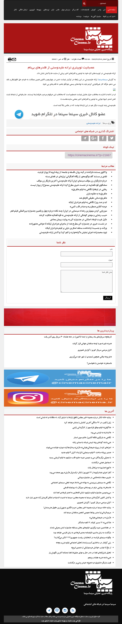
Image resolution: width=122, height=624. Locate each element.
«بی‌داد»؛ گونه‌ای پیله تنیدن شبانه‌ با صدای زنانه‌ (92, 442)
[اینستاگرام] (65, 610)
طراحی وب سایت (74, 620)
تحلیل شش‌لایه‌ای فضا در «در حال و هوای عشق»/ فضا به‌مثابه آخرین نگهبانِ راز (80, 553)
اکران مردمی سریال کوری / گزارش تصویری (95, 350)
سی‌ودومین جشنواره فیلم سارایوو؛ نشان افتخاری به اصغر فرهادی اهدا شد (82, 492)
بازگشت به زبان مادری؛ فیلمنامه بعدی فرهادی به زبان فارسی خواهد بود (82, 532)
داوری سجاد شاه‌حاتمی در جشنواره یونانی (94, 477)
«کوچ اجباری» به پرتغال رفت (99, 467)
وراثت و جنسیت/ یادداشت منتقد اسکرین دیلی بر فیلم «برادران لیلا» (76, 228)
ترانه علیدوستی (93, 123)
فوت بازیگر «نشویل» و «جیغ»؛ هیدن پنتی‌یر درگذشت (89, 563)
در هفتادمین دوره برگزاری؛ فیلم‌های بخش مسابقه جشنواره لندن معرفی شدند (80, 528)
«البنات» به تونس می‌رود (101, 432)
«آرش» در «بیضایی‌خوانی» (100, 517)
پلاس (99, 9)
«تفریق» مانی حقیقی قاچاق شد (93, 198)
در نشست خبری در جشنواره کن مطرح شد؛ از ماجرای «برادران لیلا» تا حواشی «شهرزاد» (68, 224)
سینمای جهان (65, 9)
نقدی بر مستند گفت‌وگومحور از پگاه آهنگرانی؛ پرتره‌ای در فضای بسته (76, 177)
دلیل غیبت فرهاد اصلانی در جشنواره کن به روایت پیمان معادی (78, 220)
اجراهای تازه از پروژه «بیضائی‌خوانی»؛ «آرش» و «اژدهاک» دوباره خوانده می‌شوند (78, 447)
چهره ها (39, 9)
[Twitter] (111, 138)
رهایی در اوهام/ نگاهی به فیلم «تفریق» (89, 189)
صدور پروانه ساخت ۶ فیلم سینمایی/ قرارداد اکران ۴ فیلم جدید (86, 452)
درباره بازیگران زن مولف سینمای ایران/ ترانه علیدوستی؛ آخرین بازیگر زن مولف (72, 181)
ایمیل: (110, 260)
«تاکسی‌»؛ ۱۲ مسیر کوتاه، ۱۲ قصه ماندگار (94, 522)
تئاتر (15, 9)
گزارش (93, 9)
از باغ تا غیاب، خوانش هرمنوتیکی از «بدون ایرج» (91, 547)
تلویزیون (32, 9)
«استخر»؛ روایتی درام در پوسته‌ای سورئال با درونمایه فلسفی (87, 487)
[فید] (73, 610)
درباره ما (86, 16)
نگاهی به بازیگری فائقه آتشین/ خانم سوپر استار (92, 437)
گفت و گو (75, 9)
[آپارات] (57, 610)
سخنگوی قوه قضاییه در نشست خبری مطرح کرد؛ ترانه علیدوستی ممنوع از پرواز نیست (68, 185)
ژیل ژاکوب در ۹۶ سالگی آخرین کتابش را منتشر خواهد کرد (87, 422)
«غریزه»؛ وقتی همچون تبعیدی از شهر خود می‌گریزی (90, 357)
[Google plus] (94, 138)
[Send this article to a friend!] (14, 59)
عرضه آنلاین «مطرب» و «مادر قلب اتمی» (88, 207)
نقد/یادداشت (85, 9)
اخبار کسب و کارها (109, 16)
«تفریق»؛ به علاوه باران (96, 194)
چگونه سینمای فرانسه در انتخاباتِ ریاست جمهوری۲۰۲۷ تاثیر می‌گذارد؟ (82, 537)
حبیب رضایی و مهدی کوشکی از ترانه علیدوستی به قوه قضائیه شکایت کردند (73, 215)
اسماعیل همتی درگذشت (101, 462)
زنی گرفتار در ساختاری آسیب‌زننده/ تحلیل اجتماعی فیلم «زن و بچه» (83, 543)
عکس (57, 9)
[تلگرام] (49, 610)
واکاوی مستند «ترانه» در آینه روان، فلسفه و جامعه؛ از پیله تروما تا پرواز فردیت (72, 172)
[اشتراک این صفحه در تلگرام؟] (85, 138)
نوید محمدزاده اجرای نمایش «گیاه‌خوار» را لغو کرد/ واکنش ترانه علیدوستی (73, 232)
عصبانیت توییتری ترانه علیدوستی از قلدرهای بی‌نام (61, 67)
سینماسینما (103, 79)
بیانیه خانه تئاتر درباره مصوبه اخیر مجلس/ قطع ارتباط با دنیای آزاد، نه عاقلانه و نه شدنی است (73, 417)
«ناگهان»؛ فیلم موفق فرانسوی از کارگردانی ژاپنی (91, 427)
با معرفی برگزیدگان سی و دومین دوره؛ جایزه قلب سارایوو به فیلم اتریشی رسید (80, 457)
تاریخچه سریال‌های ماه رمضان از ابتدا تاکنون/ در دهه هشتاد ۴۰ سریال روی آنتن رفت (78, 337)
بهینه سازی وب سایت (57, 620)
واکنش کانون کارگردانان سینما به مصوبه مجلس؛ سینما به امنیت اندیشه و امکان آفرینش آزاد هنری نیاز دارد (68, 497)
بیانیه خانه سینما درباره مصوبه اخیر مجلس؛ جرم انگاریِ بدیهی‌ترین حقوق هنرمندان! (77, 507)
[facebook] (102, 138)
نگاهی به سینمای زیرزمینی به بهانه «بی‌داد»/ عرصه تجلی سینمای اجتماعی (81, 482)
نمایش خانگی (23, 9)
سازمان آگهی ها (96, 16)
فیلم (52, 9)
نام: (111, 249)
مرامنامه (78, 16)
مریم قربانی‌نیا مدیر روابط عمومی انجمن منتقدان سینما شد (87, 512)
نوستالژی (46, 9)
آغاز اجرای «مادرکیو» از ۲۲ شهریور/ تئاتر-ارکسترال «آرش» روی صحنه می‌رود (80, 472)
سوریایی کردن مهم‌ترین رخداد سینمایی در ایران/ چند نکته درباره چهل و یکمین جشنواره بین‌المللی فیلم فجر (58, 211)
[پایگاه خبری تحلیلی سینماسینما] (61, 39)
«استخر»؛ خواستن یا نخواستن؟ (99, 363)
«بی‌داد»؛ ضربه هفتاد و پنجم (99, 557)
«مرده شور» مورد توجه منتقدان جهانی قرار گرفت (92, 343)
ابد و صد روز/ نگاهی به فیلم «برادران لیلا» (88, 202)
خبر (104, 9)
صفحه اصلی (111, 9)
